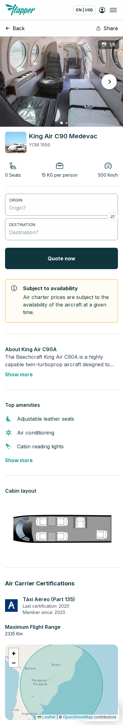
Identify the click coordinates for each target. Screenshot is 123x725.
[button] (13, 653)
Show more (19, 374)
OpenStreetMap (78, 717)
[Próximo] (109, 81)
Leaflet (48, 717)
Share (110, 28)
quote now (61, 258)
